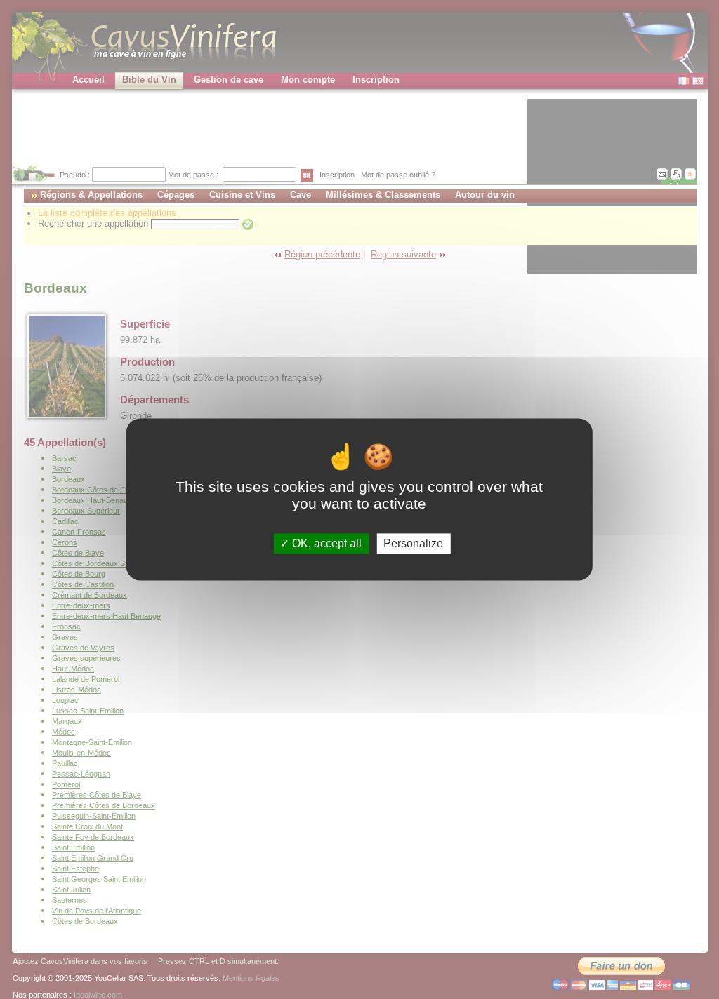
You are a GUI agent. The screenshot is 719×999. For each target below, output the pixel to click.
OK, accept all (325, 543)
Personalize (413, 543)
